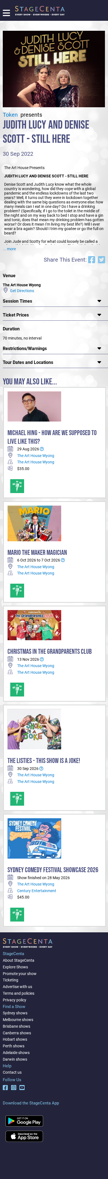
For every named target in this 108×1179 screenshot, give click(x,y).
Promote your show (20, 973)
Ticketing (10, 980)
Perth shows (13, 1046)
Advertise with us (17, 986)
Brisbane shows (16, 1026)
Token (11, 115)
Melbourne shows (18, 1019)
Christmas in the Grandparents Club (49, 651)
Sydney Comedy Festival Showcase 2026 (52, 870)
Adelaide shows (16, 1052)
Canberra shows (17, 1033)
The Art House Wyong (35, 455)
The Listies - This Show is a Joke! (43, 761)
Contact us (12, 1072)
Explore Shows (15, 967)
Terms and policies (18, 993)
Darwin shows (15, 1059)
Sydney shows (15, 1013)
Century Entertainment (36, 891)
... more (9, 249)
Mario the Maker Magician (37, 552)
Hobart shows (15, 1039)
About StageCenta (18, 960)
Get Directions (21, 291)
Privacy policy (14, 1000)
